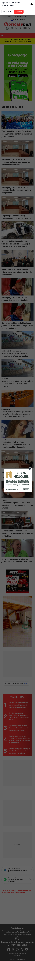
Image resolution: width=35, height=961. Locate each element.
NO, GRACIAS (7, 11)
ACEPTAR (19, 11)
